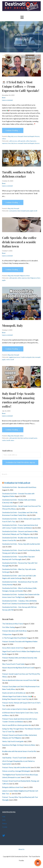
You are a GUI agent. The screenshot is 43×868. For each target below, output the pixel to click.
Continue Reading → (12, 130)
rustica (4, 440)
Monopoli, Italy (12, 325)
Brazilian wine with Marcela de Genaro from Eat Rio (19, 751)
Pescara (37, 136)
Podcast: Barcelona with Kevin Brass (14, 631)
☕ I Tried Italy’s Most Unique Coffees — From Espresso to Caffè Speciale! (20, 86)
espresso (4, 143)
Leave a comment (7, 100)
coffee (27, 141)
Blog (9, 136)
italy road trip (24, 438)
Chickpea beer (7, 634)
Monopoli (20, 136)
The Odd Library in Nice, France (12, 624)
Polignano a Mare (25, 275)
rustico (8, 359)
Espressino (33, 141)
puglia (31, 211)
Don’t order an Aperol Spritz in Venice (15, 709)
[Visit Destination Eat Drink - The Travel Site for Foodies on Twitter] (3, 836)
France (4, 823)
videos (4, 138)
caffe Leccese (13, 141)
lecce (15, 143)
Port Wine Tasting (8, 627)
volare (12, 440)
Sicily (4, 820)
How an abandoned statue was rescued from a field (19, 680)
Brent (3, 97)
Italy (12, 136)
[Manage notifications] (38, 863)
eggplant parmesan (14, 357)
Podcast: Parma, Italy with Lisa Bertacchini (16, 767)
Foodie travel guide (26, 357)
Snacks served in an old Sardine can (13, 693)
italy (12, 143)
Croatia (4, 827)
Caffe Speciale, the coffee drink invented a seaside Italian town (19, 242)
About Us (21, 849)
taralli (35, 211)
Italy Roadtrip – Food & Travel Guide (14, 758)
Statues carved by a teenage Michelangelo (16, 771)
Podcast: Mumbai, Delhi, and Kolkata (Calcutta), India (19, 658)
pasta (27, 211)
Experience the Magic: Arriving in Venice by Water (18, 745)
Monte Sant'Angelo (28, 136)
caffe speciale (21, 141)
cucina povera (13, 211)
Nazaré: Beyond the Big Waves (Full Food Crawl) (18, 668)
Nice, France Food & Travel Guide (13, 664)
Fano (9, 143)
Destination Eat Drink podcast (17, 483)
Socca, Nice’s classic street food (13, 648)
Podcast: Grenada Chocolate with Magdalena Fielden (19, 641)
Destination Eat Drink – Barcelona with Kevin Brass (19, 487)
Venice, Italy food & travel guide (12, 741)
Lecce (15, 136)
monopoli (20, 143)
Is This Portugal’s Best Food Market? (14, 638)
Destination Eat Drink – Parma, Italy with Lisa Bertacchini (21, 544)
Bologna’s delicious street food (12, 787)
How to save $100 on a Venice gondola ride (16, 725)
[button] (22, 17)
